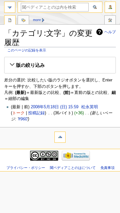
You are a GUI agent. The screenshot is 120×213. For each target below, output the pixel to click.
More (37, 20)
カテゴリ (9, 21)
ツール (110, 21)
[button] (60, 65)
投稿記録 (36, 113)
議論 (23, 21)
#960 (22, 119)
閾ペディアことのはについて (73, 168)
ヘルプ (110, 32)
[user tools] (110, 7)
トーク (18, 113)
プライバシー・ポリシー (25, 168)
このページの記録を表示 (26, 50)
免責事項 (107, 168)
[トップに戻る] (60, 137)
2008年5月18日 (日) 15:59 (54, 107)
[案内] (9, 7)
